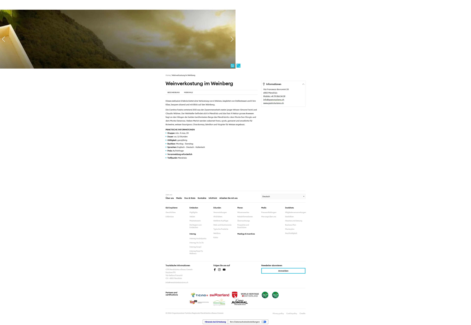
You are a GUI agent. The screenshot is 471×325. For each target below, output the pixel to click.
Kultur (215, 237)
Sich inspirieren (171, 208)
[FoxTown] (199, 302)
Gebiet (192, 216)
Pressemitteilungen (268, 212)
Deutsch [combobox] (266, 196)
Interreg (193, 234)
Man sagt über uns (268, 216)
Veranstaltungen (220, 212)
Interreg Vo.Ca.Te (196, 243)
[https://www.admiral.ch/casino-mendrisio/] (239, 302)
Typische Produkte (220, 229)
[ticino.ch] (199, 294)
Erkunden (217, 208)
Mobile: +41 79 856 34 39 (274, 96)
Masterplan (289, 229)
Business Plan (290, 225)
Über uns (170, 198)
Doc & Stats (189, 198)
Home (168, 75)
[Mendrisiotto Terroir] (219, 302)
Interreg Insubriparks (198, 238)
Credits (302, 313)
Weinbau (217, 233)
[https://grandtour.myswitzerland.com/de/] (235, 294)
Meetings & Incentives (246, 234)
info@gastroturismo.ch (273, 99)
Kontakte (202, 198)
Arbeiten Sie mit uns (228, 198)
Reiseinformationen (245, 216)
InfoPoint (213, 198)
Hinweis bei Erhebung (215, 322)
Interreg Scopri (195, 247)
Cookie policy (291, 313)
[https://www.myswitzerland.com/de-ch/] (219, 294)
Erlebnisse (170, 216)
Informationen (273, 84)
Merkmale (188, 92)
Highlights (194, 212)
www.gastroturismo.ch (273, 103)
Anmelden (283, 271)
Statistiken (289, 216)
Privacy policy (278, 313)
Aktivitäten (217, 216)
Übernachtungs (243, 221)
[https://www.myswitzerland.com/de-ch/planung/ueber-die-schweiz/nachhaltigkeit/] (265, 294)
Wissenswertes (243, 212)
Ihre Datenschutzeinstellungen (245, 322)
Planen (240, 208)
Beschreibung (174, 92)
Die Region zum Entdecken (196, 226)
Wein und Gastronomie (222, 225)
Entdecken (194, 208)
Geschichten (171, 212)
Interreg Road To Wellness (196, 252)
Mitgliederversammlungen (295, 212)
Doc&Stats (289, 208)
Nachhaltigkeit (291, 233)
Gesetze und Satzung (293, 221)
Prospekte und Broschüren (243, 226)
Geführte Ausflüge (220, 221)
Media (179, 198)
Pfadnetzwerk (195, 221)
